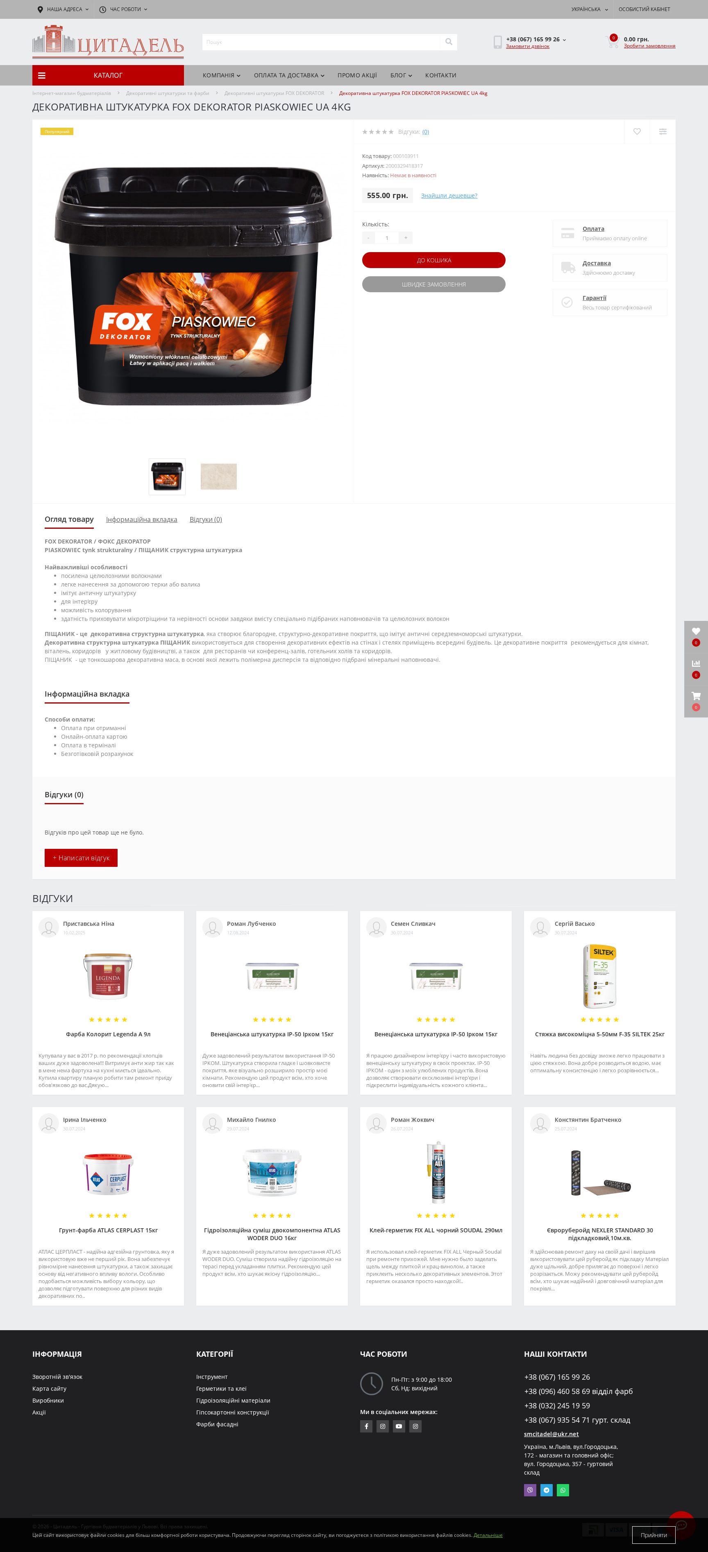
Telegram (546, 1490)
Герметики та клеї (221, 1388)
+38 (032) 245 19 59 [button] (557, 1405)
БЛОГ (398, 75)
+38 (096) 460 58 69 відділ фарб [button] (578, 1391)
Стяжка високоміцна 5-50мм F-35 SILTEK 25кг (600, 1034)
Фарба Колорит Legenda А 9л (108, 1034)
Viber (530, 1490)
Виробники (48, 1400)
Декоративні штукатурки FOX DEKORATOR (274, 93)
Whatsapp (563, 1490)
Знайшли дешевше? (449, 195)
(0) (425, 131)
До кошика (434, 260)
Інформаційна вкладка (141, 519)
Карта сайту (49, 1388)
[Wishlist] (637, 132)
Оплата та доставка (286, 75)
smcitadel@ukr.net (551, 1434)
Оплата (593, 228)
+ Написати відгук (81, 857)
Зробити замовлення (650, 45)
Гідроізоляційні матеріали (233, 1400)
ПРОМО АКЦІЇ (357, 75)
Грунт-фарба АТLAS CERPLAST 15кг (108, 1230)
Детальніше (488, 1535)
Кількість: (375, 224)
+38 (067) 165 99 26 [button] (557, 1377)
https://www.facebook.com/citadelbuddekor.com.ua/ (366, 1426)
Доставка (597, 263)
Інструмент (212, 1377)
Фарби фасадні (217, 1424)
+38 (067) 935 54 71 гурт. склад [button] (577, 1420)
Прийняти (654, 1535)
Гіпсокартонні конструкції (232, 1412)
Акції (39, 1412)
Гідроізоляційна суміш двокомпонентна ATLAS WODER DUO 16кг (272, 1234)
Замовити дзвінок (527, 46)
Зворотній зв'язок (57, 1377)
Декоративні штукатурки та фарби (167, 93)
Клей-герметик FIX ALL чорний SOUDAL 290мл (436, 1230)
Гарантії (594, 298)
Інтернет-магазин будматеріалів (71, 93)
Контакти (440, 75)
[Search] (448, 42)
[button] (696, 701)
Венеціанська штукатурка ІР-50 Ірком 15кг (272, 1034)
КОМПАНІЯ (218, 75)
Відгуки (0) (206, 519)
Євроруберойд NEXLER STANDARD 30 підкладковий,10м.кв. (600, 1234)
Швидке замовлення (434, 284)
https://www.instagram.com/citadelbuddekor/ (415, 1426)
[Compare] (663, 132)
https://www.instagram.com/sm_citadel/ (383, 1426)
